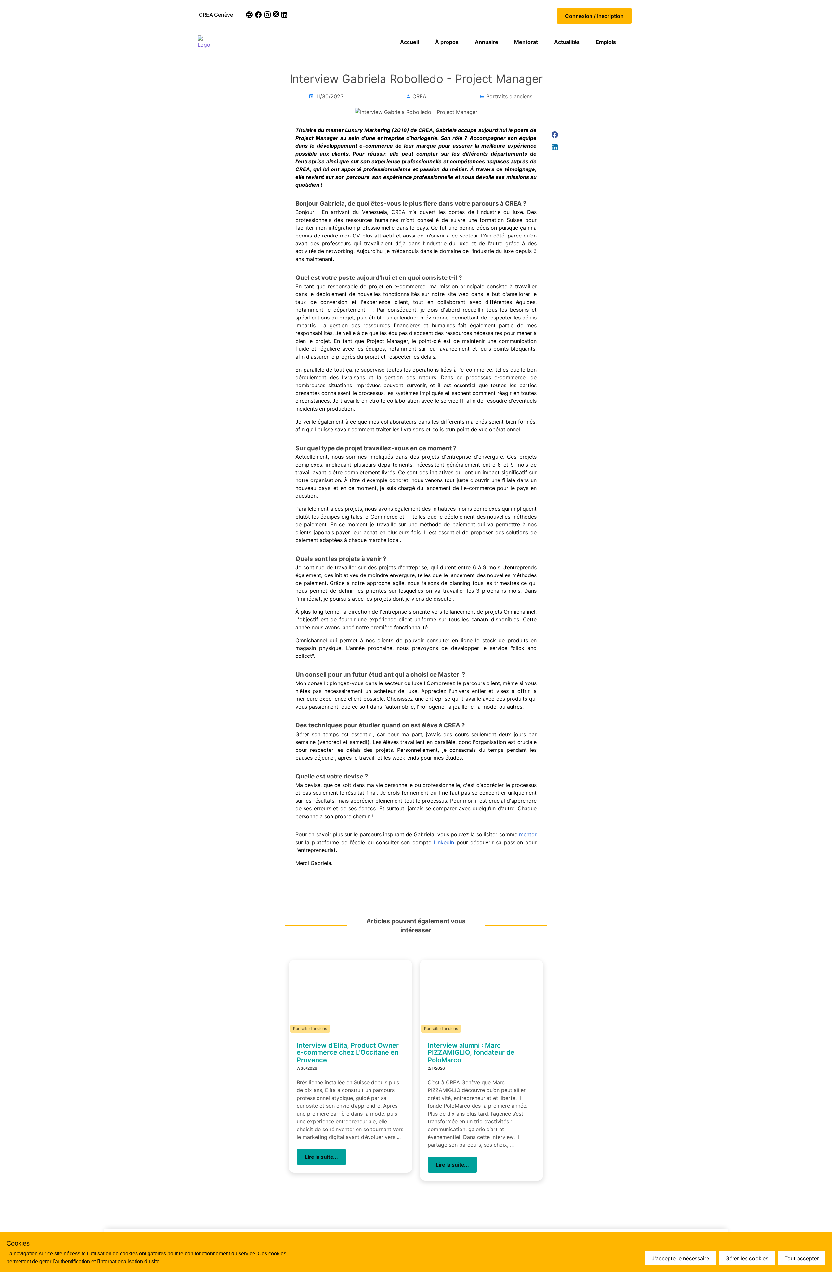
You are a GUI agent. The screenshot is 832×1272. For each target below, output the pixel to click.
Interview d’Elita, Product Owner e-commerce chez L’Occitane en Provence (348, 1052)
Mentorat (526, 42)
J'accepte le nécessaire (680, 1258)
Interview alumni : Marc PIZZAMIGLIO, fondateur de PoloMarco (471, 1052)
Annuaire (486, 42)
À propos (447, 42)
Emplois (606, 42)
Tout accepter (802, 1258)
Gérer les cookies (746, 1258)
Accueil (409, 42)
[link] (249, 15)
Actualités (567, 42)
